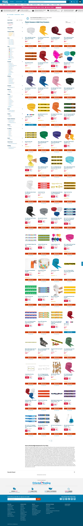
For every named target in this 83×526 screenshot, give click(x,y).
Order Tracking (22, 508)
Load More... (10, 59)
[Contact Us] (74, 2)
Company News (34, 514)
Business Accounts (10, 508)
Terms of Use (48, 506)
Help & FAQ (22, 506)
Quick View (31, 47)
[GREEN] (33, 114)
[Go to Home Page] (7, 14)
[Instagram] (75, 499)
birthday (29, 447)
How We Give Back (35, 506)
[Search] (67, 2)
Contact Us (22, 505)
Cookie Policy (48, 513)
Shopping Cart (22, 513)
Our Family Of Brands (35, 513)
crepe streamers (40, 447)
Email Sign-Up (9, 513)
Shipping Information (23, 512)
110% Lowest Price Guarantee (36, 510)
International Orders (23, 514)
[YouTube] (72, 499)
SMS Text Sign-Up (10, 514)
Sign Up (38, 499)
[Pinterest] (66, 499)
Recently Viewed (11, 472)
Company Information (35, 505)
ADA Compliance (22, 518)
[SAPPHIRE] (27, 114)
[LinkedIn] (64, 499)
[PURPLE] (30, 114)
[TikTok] (69, 499)
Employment (34, 508)
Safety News (48, 509)
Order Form (22, 509)
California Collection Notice (50, 508)
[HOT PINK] (70, 322)
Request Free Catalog (10, 509)
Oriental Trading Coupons (11, 512)
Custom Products (67, 505)
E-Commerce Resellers (49, 512)
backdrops (63, 450)
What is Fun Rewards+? (10, 516)
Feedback (82, 263)
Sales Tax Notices (23, 516)
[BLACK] (72, 322)
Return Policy (22, 510)
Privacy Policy (48, 505)
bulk (63, 452)
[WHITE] (69, 322)
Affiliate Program (34, 509)
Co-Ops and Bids (9, 506)
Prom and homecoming (29, 455)
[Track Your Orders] (71, 2)
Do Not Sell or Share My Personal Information (52, 510)
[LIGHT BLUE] (29, 114)
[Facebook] (61, 499)
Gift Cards (8, 510)
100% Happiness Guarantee (36, 512)
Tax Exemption (22, 517)
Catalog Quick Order (10, 505)
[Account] (76, 2)
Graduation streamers (55, 456)
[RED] (31, 114)
